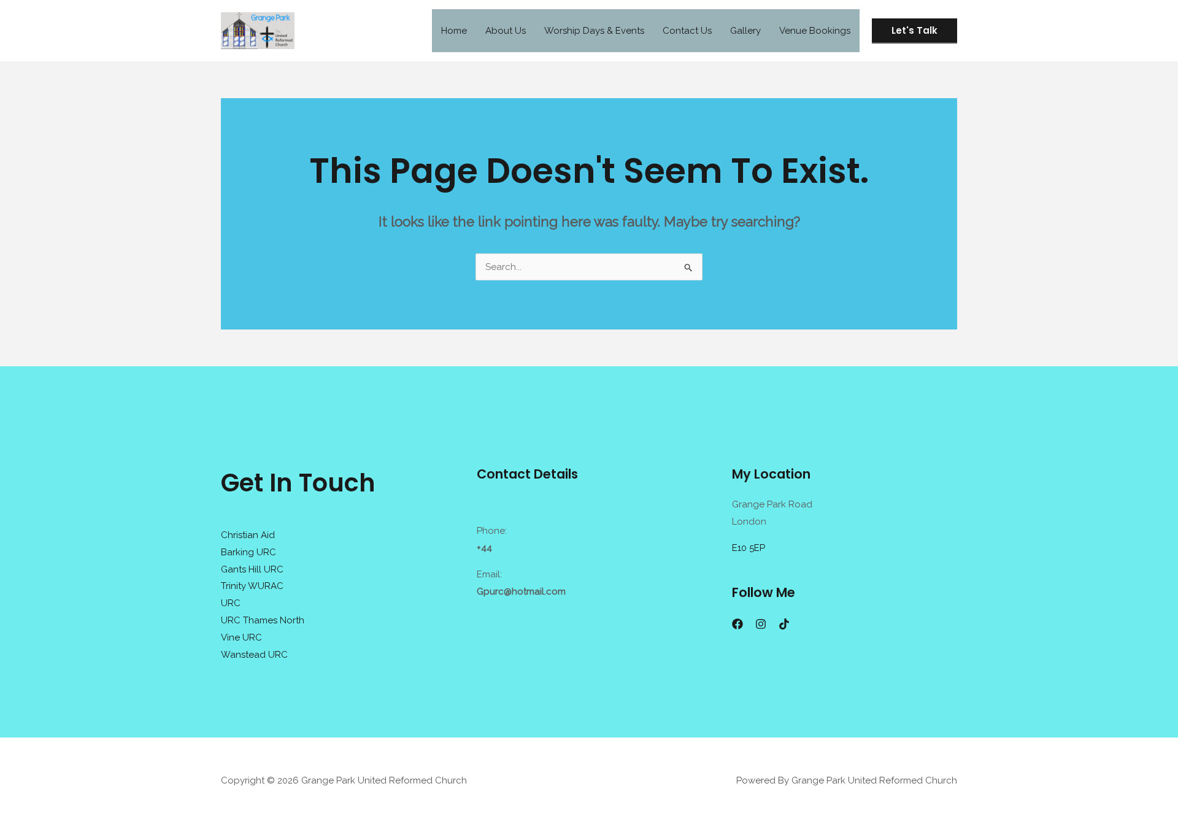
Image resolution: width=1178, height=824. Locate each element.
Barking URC (248, 552)
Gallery (745, 30)
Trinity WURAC (252, 585)
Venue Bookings (814, 30)
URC (231, 603)
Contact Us (687, 30)
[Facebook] (737, 624)
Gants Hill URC (252, 569)
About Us (505, 30)
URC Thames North (262, 620)
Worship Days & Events (594, 30)
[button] (914, 31)
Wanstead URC (254, 654)
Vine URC (241, 637)
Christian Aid (248, 535)
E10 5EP (748, 547)
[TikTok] (784, 624)
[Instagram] (760, 624)
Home (454, 30)
